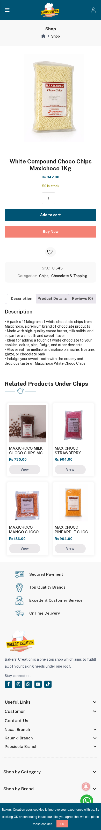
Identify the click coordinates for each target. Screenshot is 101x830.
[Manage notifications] (86, 786)
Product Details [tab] (52, 298)
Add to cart (50, 215)
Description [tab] (21, 298)
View (24, 469)
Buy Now (51, 232)
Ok (62, 824)
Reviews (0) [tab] (82, 298)
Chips (43, 276)
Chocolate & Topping (69, 276)
